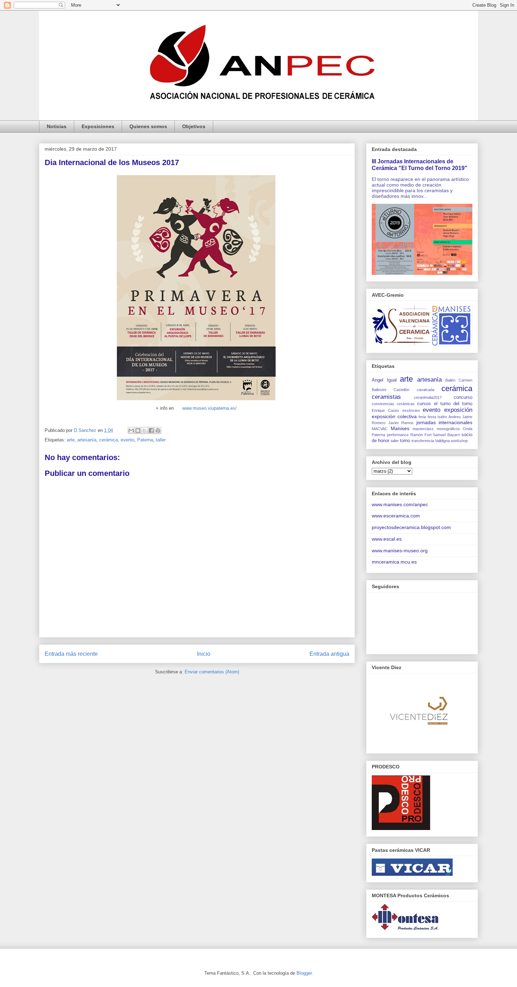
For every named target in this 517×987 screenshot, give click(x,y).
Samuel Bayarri (446, 435)
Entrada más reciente (71, 654)
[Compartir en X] (144, 430)
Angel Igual (384, 380)
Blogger (304, 973)
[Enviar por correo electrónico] (131, 430)
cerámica (108, 439)
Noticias (56, 126)
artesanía (86, 439)
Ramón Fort (421, 435)
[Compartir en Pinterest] (157, 430)
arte (71, 439)
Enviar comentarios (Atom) (212, 671)
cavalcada (425, 390)
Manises (400, 428)
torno (405, 440)
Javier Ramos (401, 423)
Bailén (450, 380)
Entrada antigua (329, 654)
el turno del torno (453, 403)
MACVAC (380, 429)
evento (127, 439)
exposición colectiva (394, 416)
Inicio (203, 654)
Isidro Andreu (449, 417)
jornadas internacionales (444, 422)
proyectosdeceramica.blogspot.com (411, 527)
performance (398, 435)
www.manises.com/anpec (400, 504)
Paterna (145, 439)
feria (422, 417)
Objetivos (193, 126)
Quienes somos (148, 126)
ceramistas (386, 397)
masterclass (423, 429)
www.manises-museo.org (400, 550)
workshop (459, 441)
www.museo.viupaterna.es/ (209, 408)
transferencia (422, 441)
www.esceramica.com (396, 515)
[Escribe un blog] (137, 430)
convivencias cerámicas (393, 404)
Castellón (401, 390)
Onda (467, 429)
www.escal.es (387, 539)
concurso (463, 397)
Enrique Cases (385, 410)
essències (411, 410)
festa (432, 417)
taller (161, 439)
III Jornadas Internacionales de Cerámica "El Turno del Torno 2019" (419, 164)
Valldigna (442, 441)
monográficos (448, 429)
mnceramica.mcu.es (394, 562)
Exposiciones (98, 126)
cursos (424, 403)
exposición (458, 410)
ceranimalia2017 (428, 397)
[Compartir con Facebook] (151, 430)
